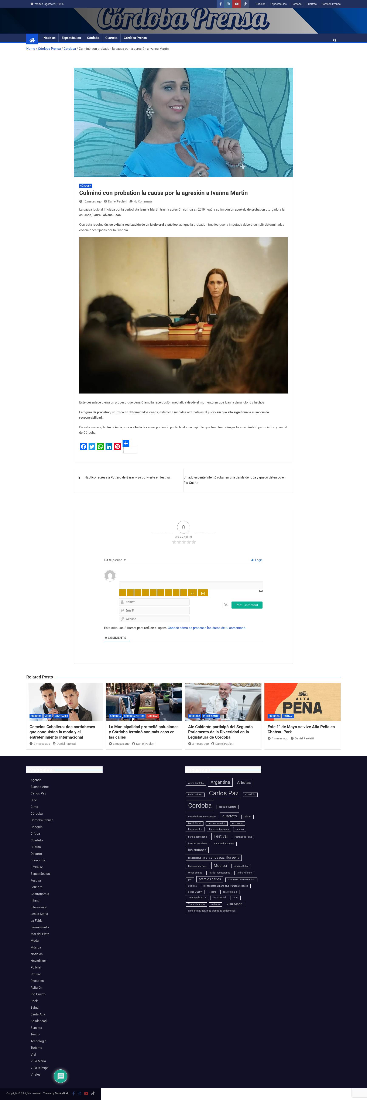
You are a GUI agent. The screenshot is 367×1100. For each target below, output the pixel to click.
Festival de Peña (243, 836)
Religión (36, 988)
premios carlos (210, 879)
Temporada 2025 (197, 897)
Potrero (36, 974)
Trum (235, 897)
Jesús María (39, 914)
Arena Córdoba (196, 783)
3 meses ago (121, 743)
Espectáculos (278, 4)
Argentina (220, 782)
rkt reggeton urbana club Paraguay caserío (225, 886)
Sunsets (36, 1028)
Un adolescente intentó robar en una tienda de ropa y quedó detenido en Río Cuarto (234, 480)
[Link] (183, 592)
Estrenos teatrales (219, 829)
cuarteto (229, 816)
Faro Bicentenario (197, 836)
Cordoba (200, 805)
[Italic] (130, 592)
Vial (33, 1054)
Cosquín (36, 827)
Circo (34, 807)
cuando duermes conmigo (202, 816)
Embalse (37, 867)
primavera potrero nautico (241, 879)
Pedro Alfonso (244, 872)
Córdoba (297, 4)
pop (190, 879)
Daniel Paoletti (117, 201)
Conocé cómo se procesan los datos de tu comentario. (207, 628)
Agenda (36, 780)
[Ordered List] (153, 592)
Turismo (36, 1048)
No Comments (143, 201)
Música (36, 947)
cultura (247, 816)
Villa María (38, 1061)
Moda (48, 716)
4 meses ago (280, 738)
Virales (36, 1074)
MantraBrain (62, 1093)
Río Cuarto (38, 994)
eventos (240, 829)
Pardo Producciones (219, 872)
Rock (34, 1001)
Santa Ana (38, 1014)
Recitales (37, 981)
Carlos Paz (38, 793)
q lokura (192, 886)
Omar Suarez (195, 872)
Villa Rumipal (40, 1068)
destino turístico (216, 823)
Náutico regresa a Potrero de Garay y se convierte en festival (128, 477)
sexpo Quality (195, 891)
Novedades (61, 716)
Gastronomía (40, 894)
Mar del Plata (40, 934)
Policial (36, 967)
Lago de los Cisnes (224, 843)
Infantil (35, 900)
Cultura (36, 847)
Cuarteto (311, 4)
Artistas (244, 782)
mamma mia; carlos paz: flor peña (213, 857)
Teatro (35, 1034)
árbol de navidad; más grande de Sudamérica (212, 910)
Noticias (260, 4)
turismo (215, 904)
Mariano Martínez (197, 866)
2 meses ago (42, 743)
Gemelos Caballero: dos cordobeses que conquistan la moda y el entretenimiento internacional (62, 732)
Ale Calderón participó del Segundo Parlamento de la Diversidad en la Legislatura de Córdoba (220, 732)
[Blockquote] (168, 592)
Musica (220, 865)
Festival (288, 716)
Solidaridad (39, 1021)
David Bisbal (194, 823)
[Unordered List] (160, 592)
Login (258, 560)
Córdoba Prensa (331, 4)
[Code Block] (176, 592)
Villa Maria (234, 904)
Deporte (36, 854)
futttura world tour (197, 843)
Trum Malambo (196, 904)
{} (192, 593)
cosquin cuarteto (227, 807)
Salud (34, 1007)
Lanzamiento (40, 927)
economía (237, 823)
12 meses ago (92, 201)
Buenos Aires (40, 787)
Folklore (36, 887)
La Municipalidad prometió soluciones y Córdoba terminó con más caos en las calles (144, 732)
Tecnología (38, 1041)
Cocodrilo (250, 794)
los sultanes (197, 850)
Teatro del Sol (230, 891)
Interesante (211, 716)
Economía (38, 860)
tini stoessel (219, 897)
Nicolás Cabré (241, 866)
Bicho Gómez (195, 794)
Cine (34, 800)
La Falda (36, 921)
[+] (203, 593)
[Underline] (137, 592)
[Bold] (122, 592)
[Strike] (145, 592)
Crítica (35, 833)
